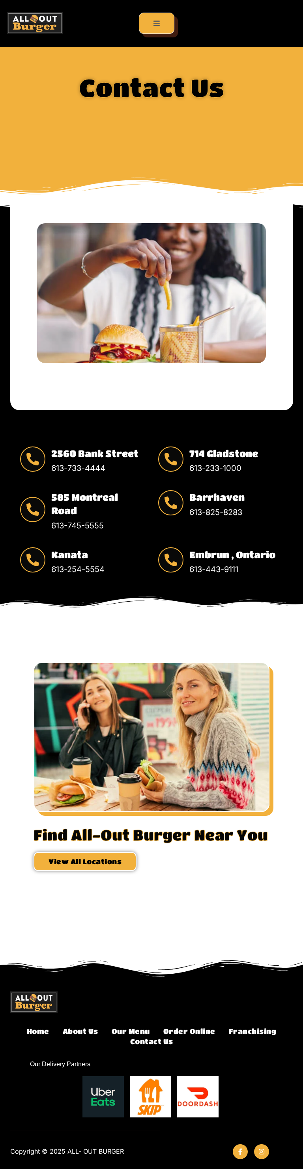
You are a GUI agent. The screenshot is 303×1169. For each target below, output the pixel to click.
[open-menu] (157, 23)
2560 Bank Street (94, 453)
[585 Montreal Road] (32, 509)
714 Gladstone (223, 453)
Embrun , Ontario (232, 554)
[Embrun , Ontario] (170, 559)
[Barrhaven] (170, 502)
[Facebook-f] (240, 1151)
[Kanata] (32, 559)
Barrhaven (217, 497)
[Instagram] (261, 1151)
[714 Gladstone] (170, 459)
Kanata (69, 554)
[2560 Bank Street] (32, 459)
